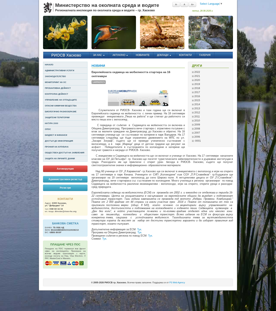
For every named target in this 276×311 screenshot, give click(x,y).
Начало (49, 65)
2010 (197, 120)
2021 (197, 76)
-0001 (197, 140)
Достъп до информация (59, 141)
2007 (197, 132)
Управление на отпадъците (61, 100)
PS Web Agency (177, 282)
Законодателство (55, 76)
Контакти (185, 55)
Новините (143, 55)
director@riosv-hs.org (65, 211)
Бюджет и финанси (56, 135)
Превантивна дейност (58, 88)
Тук (139, 229)
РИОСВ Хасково (66, 55)
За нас (98, 55)
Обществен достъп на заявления (64, 153)
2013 (197, 108)
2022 (197, 72)
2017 (197, 92)
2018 (197, 88)
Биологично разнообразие (61, 111)
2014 (197, 104)
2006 (197, 136)
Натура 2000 (51, 123)
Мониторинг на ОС (55, 82)
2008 (197, 128)
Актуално (119, 55)
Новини (98, 65)
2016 (197, 96)
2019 (197, 84)
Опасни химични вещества (61, 106)
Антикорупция (65, 168)
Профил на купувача (56, 147)
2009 (197, 124)
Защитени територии (57, 117)
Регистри (65, 187)
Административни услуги (59, 70)
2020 (197, 80)
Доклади (163, 55)
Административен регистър (65, 179)
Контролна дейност (56, 94)
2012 (197, 112)
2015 (197, 100)
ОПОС (48, 129)
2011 (197, 116)
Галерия (205, 55)
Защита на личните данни (60, 158)
